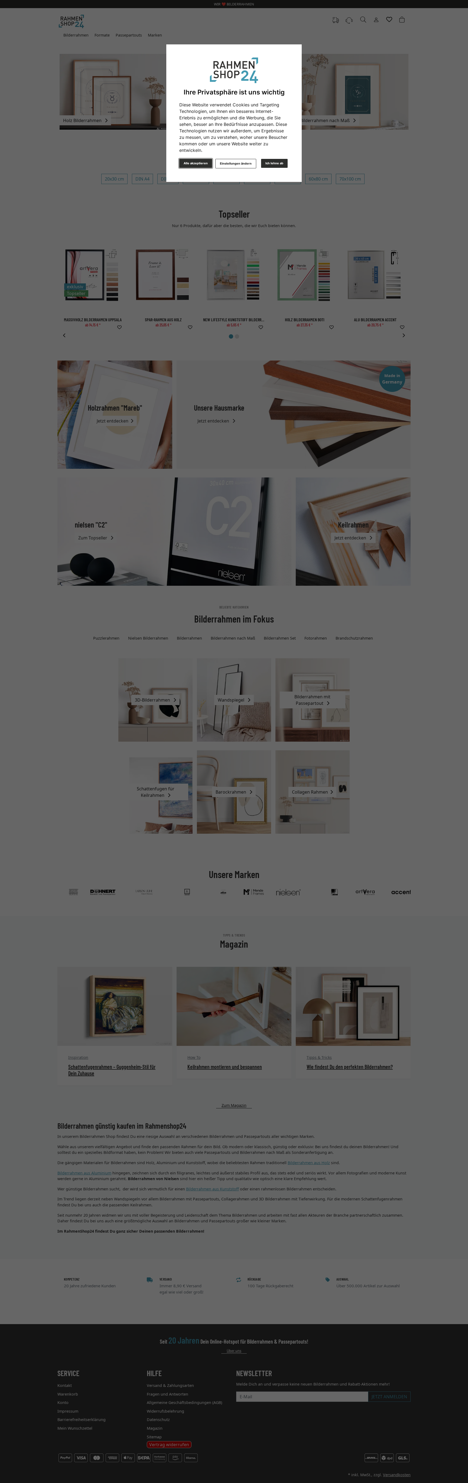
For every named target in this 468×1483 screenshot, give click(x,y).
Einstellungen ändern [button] (236, 163)
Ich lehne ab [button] (274, 163)
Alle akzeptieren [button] (196, 163)
